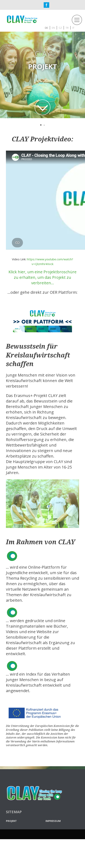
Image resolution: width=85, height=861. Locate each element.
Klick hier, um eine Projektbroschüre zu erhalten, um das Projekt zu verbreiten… (42, 277)
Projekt (11, 820)
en (53, 27)
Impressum (53, 820)
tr (67, 27)
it (73, 27)
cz (60, 27)
